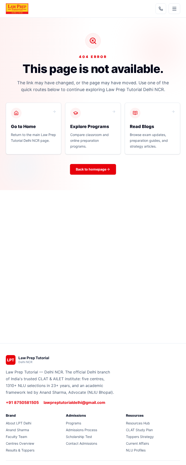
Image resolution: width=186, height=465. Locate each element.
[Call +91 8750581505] (160, 8)
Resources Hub (138, 423)
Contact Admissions (81, 443)
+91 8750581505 (22, 402)
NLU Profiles (136, 450)
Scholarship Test (79, 437)
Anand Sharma (17, 430)
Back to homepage (91, 169)
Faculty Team (16, 437)
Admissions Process (81, 430)
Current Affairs (137, 443)
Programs (73, 423)
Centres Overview (20, 443)
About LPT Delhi (18, 423)
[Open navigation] (174, 8)
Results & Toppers (20, 450)
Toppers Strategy (140, 437)
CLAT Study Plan (139, 430)
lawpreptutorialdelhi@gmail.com (74, 402)
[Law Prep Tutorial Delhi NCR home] (17, 8)
